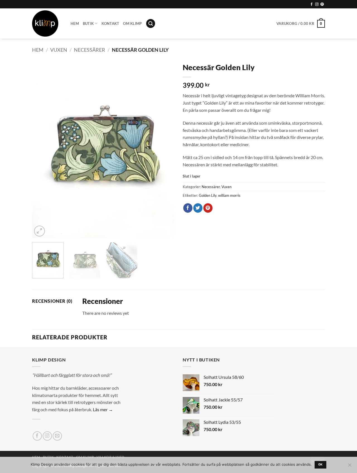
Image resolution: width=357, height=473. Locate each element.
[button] (150, 23)
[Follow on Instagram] (317, 4)
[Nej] (349, 466)
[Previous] (42, 149)
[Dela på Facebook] (187, 208)
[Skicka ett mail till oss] (57, 436)
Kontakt (110, 23)
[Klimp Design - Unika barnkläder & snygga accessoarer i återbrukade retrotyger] (47, 23)
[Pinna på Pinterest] (208, 208)
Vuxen (58, 50)
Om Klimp (132, 23)
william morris (229, 195)
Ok (320, 464)
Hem (75, 23)
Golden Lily (207, 195)
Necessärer (89, 50)
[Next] (165, 149)
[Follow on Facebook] (311, 4)
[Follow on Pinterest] (322, 4)
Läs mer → (103, 409)
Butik (88, 23)
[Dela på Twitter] (197, 208)
